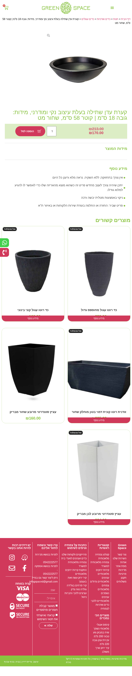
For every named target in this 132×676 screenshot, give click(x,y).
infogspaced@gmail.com (43, 581)
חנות (115, 19)
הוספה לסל (27, 131)
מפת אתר (105, 658)
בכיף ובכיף (9, 661)
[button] (112, 7)
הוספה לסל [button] (33, 420)
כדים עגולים (87, 19)
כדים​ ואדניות (103, 19)
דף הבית (125, 19)
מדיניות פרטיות (119, 658)
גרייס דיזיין (27, 661)
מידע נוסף (99, 318)
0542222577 (50, 562)
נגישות (95, 658)
